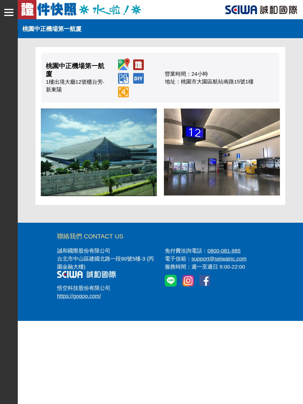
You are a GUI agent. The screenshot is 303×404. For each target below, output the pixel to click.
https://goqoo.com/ (79, 296)
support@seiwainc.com (218, 259)
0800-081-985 (224, 251)
